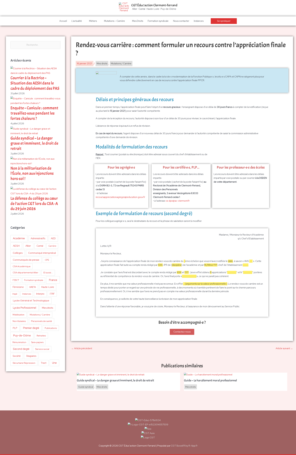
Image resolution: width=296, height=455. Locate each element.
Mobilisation (18, 314)
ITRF (52, 293)
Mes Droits (137, 21)
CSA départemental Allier (25, 272)
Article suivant (284, 348)
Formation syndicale (158, 21)
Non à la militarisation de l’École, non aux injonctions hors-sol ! (32, 173)
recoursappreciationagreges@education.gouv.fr (120, 197)
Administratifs (38, 238)
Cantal (40, 245)
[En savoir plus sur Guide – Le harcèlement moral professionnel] (208, 374)
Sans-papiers (37, 342)
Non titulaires (19, 321)
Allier (28, 245)
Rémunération (19, 342)
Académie (19, 238)
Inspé (14, 294)
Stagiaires (31, 355)
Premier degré (31, 328)
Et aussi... (48, 272)
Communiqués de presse (26, 259)
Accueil (63, 21)
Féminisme (18, 286)
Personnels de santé (41, 321)
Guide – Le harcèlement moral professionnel (210, 380)
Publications (51, 328)
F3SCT (16, 280)
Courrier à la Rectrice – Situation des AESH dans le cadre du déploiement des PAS (34, 83)
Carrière (52, 246)
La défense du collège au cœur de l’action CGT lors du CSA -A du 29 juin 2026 (34, 203)
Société (17, 355)
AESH (16, 245)
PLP (15, 328)
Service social (42, 348)
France (53, 280)
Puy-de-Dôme (22, 335)
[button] (224, 21)
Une (54, 362)
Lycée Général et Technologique (31, 300)
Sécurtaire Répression (24, 363)
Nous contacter (181, 21)
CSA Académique (22, 266)
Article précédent (81, 348)
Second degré (21, 349)
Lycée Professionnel (24, 307)
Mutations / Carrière (40, 314)
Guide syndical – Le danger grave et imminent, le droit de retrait (34, 143)
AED (53, 238)
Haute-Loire (47, 287)
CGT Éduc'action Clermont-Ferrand (154, 5)
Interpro (40, 293)
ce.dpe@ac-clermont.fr (178, 200)
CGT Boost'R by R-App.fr (184, 445)
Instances (199, 21)
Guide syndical (85, 386)
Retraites (41, 335)
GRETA (32, 287)
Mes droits (47, 307)
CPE (47, 260)
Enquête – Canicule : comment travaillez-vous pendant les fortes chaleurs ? (34, 113)
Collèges (18, 252)
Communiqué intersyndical (42, 252)
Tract (43, 362)
